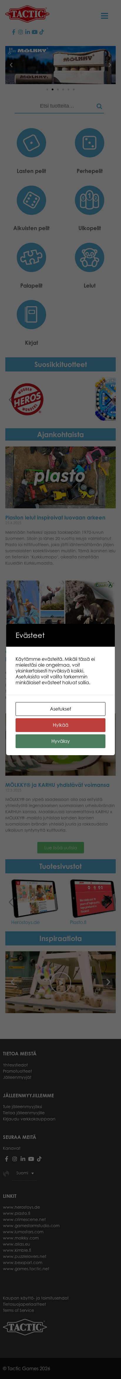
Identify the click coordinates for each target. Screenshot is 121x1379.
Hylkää (60, 725)
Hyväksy (60, 741)
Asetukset (60, 709)
